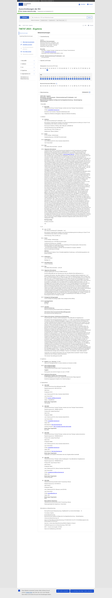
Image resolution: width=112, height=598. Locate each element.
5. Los (22, 67)
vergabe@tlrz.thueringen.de (50, 51)
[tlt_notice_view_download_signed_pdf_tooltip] (47, 70)
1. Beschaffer (24, 60)
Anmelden (82, 4)
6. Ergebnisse (24, 70)
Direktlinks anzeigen (27, 44)
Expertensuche (52, 20)
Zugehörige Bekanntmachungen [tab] (26, 36)
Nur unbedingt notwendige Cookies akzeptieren (82, 591)
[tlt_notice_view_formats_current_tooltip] (89, 92)
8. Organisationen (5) (25, 73)
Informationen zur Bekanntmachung (25, 78)
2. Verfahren (23, 63)
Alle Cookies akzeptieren (63, 591)
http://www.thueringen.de (57, 424)
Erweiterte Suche (44, 20)
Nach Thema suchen (61, 20)
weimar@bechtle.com (52, 493)
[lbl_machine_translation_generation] (56, 83)
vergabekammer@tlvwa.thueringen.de (56, 472)
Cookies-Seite (29, 592)
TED (20, 25)
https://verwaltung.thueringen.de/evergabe (62, 426)
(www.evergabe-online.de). (68, 154)
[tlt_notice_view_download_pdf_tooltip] (41, 79)
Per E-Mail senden (27, 51)
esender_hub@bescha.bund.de (54, 398)
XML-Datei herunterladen (28, 42)
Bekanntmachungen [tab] (24, 33)
